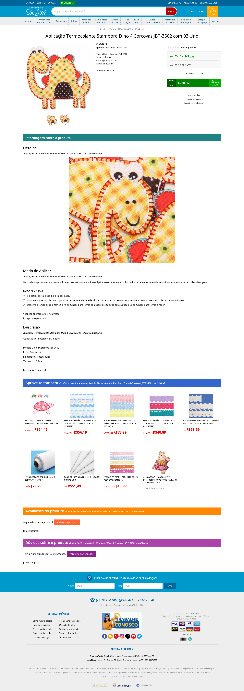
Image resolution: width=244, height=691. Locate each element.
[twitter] (139, 636)
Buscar (171, 11)
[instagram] (121, 636)
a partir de (29, 430)
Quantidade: (190, 73)
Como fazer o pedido (42, 620)
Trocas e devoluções (68, 633)
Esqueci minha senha (42, 633)
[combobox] (114, 11)
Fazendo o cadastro (42, 625)
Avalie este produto (66, 522)
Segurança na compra (69, 637)
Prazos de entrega (41, 637)
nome (71, 585)
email (119, 585)
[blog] (110, 636)
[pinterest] (116, 636)
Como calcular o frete (42, 629)
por (184, 430)
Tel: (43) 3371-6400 (195, 11)
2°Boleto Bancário (67, 625)
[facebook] (104, 636)
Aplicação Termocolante (120, 29)
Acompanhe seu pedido (70, 620)
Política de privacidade (69, 629)
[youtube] (133, 636)
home (102, 29)
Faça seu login (211, 3)
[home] (36, 15)
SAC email (147, 600)
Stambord (101, 43)
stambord (139, 29)
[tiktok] (127, 636)
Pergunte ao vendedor (81, 553)
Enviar (170, 585)
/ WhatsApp (127, 600)
